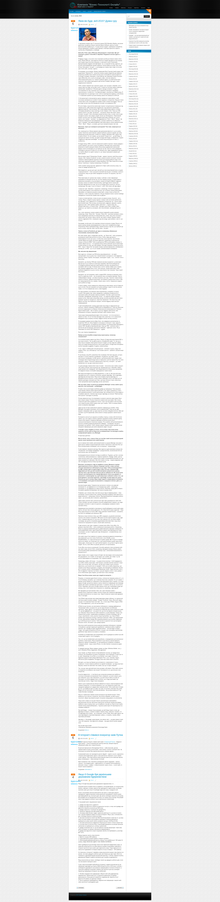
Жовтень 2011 (132, 101)
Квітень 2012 (132, 86)
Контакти (143, 7)
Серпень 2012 (132, 76)
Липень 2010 (132, 138)
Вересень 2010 (132, 133)
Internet (78, 11)
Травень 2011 (132, 113)
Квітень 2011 (132, 116)
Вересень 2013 (132, 59)
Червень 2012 (132, 81)
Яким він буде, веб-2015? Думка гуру (97, 21)
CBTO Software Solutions (81, 895)
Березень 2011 (132, 118)
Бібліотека (123, 7)
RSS (148, 12)
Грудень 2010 (132, 126)
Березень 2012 (132, 89)
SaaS (84, 11)
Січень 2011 (132, 123)
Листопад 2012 (132, 69)
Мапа (149, 7)
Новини (117, 7)
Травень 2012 (132, 84)
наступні (120, 887)
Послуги (130, 7)
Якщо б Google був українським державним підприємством (94, 775)
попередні (81, 887)
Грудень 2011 (132, 96)
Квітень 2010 (132, 146)
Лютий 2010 (132, 151)
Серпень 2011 (132, 106)
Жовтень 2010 (132, 131)
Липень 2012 (132, 79)
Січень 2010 (132, 153)
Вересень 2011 (132, 103)
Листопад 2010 (132, 128)
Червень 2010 (132, 141)
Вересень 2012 (132, 74)
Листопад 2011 (132, 98)
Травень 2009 (132, 163)
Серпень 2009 (132, 161)
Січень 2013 (132, 64)
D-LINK (71, 11)
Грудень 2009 (132, 156)
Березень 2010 (132, 148)
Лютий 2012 (132, 91)
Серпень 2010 (132, 136)
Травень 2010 (132, 143)
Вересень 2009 (132, 158)
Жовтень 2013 (132, 56)
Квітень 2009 (132, 166)
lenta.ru (87, 730)
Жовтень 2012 (132, 71)
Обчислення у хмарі (100, 11)
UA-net (90, 11)
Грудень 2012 (132, 66)
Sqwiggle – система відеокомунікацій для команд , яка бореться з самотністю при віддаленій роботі (139, 37)
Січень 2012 (132, 93)
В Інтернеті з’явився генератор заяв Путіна (100, 735)
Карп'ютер (136, 7)
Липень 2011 (132, 108)
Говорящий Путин (110, 741)
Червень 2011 (132, 111)
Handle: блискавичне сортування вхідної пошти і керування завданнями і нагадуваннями (139, 31)
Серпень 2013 (132, 61)
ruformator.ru (88, 769)
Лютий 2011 (132, 121)
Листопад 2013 (132, 54)
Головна (111, 7)
